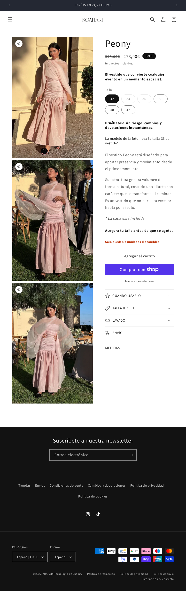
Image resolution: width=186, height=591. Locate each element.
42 (128, 110)
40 (112, 110)
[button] (10, 19)
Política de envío (163, 573)
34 (130, 99)
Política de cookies (93, 496)
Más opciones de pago (139, 281)
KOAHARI (48, 573)
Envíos (40, 485)
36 (146, 99)
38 (161, 99)
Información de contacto (158, 579)
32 (112, 99)
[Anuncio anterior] (9, 5)
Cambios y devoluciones (107, 485)
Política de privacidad (147, 485)
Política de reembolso (101, 573)
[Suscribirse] (131, 455)
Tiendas (24, 485)
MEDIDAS (112, 347)
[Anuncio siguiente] (176, 5)
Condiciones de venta (66, 485)
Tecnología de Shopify (68, 573)
